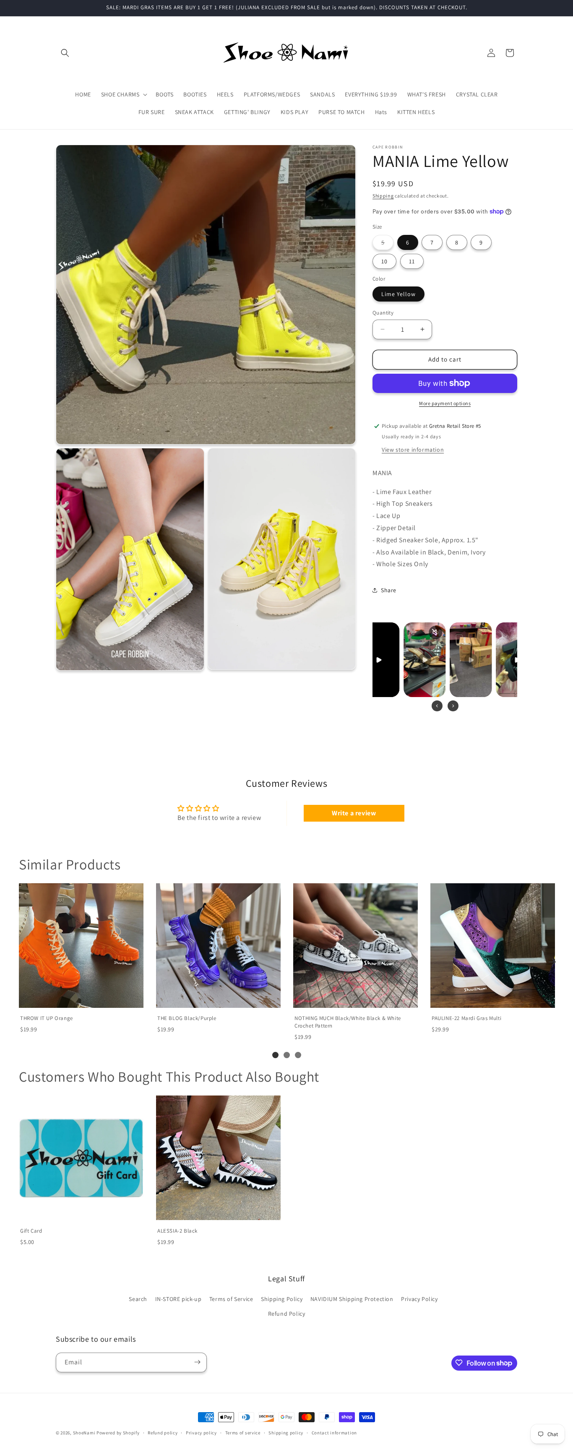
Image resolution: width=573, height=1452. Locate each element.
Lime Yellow (398, 294)
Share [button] (388, 590)
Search (138, 1299)
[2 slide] (287, 1055)
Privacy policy (201, 1433)
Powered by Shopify (118, 1433)
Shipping (383, 196)
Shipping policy (285, 1433)
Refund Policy (286, 1313)
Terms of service (242, 1433)
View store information (413, 449)
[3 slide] (298, 1055)
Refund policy (162, 1433)
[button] (65, 53)
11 (412, 261)
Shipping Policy (281, 1299)
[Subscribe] (197, 1362)
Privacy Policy (419, 1299)
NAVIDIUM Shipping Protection (351, 1299)
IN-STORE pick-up (178, 1299)
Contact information (334, 1433)
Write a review (354, 813)
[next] (552, 962)
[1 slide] (275, 1055)
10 (384, 261)
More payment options (445, 403)
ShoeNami (84, 1433)
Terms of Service (231, 1299)
